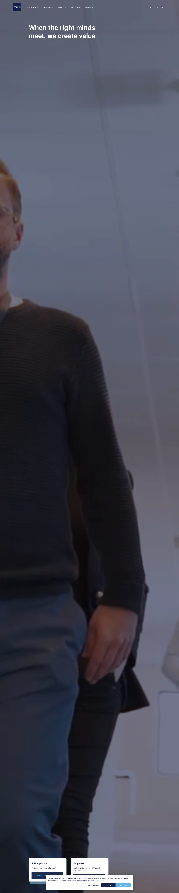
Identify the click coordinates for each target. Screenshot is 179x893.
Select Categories (93, 885)
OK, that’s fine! (108, 885)
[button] (163, 7)
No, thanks (123, 885)
